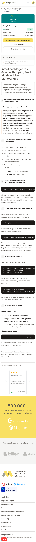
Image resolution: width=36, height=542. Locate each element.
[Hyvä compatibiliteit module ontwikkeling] (9, 489)
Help (8, 8)
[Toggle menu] (28, 3)
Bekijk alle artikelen (19, 49)
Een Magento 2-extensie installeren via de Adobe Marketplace (17, 62)
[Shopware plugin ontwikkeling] (19, 484)
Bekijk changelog (19, 45)
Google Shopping (16, 8)
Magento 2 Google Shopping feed (19, 40)
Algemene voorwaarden (24, 537)
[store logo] (9, 2)
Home (3, 8)
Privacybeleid (12, 537)
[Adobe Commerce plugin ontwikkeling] (6, 484)
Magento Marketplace (18, 147)
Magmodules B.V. (7, 535)
